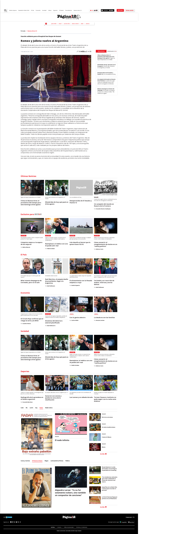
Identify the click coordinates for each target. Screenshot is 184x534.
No (26, 408)
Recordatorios (68, 10)
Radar (41, 408)
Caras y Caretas (25, 461)
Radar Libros (48, 408)
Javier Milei (53, 23)
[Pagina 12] (69, 17)
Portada (23, 31)
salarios (87, 23)
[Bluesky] (16, 522)
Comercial (129, 517)
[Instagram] (12, 522)
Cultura (49, 10)
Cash (22, 408)
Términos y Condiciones (81, 527)
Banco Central (75, 23)
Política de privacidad (69, 527)
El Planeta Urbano (37, 461)
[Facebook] (11, 522)
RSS (134, 517)
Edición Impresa (13, 10)
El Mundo (61, 10)
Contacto (59, 527)
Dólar (82, 23)
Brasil (60, 23)
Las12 (31, 408)
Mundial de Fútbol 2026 (23, 10)
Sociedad (44, 10)
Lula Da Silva (67, 23)
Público (67, 461)
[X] (14, 522)
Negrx (46, 461)
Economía (38, 10)
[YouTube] (18, 522)
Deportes (55, 10)
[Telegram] (20, 522)
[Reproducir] (102, 10)
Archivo (53, 527)
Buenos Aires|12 (78, 10)
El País (32, 10)
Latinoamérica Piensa (57, 461)
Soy (36, 408)
